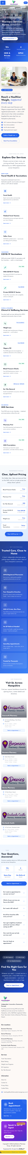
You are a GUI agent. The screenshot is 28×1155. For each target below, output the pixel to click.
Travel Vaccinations (6, 1059)
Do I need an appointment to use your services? (11, 893)
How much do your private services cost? (11, 934)
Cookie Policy (4, 1088)
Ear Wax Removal (5, 1070)
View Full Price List (12, 534)
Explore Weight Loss (9, 135)
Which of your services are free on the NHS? (11, 901)
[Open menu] (2, 3)
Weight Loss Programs (7, 1064)
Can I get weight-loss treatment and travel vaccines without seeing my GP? (12, 925)
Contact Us (4, 1082)
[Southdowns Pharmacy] (14, 2)
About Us (3, 1080)
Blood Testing (4, 1061)
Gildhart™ (22, 1149)
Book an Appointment (9, 38)
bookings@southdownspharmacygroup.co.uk (15, 1092)
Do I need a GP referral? (10, 908)
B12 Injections (5, 1067)
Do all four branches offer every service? (11, 916)
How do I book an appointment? (8, 942)
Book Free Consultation (10, 141)
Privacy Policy (4, 1085)
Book (25, 2)
